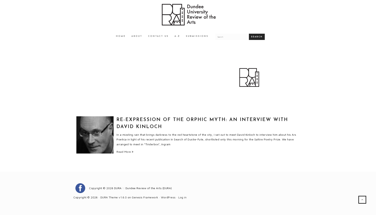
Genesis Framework (145, 197)
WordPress (168, 197)
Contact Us (158, 36)
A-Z (177, 36)
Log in (182, 197)
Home (121, 36)
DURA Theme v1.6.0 (113, 197)
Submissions (197, 36)
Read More (124, 151)
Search (257, 37)
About (136, 36)
